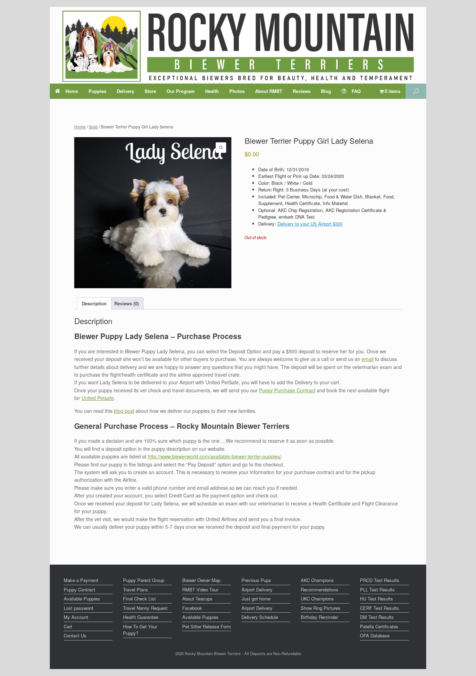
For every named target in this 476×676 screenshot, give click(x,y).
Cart (68, 626)
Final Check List (139, 598)
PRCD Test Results (379, 580)
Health (212, 91)
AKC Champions (317, 580)
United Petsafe (98, 397)
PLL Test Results (377, 589)
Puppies (97, 91)
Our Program (181, 91)
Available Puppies (82, 598)
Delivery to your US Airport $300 (310, 223)
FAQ (356, 91)
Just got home (255, 598)
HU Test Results (376, 598)
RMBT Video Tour (200, 589)
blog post (124, 410)
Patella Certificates (379, 626)
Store (150, 91)
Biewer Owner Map (201, 580)
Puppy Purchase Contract (287, 390)
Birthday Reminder (319, 617)
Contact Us (75, 635)
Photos (237, 91)
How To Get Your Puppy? (140, 630)
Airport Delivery (256, 589)
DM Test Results (377, 617)
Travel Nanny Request (145, 608)
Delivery (125, 91)
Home (72, 91)
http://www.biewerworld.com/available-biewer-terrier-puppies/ (214, 456)
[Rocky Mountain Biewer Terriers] (238, 46)
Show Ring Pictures (320, 608)
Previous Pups (256, 580)
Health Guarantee (140, 617)
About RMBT (268, 91)
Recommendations (319, 589)
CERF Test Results (379, 608)
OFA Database (375, 635)
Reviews (301, 91)
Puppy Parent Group (143, 580)
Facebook (192, 608)
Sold (93, 126)
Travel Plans (135, 589)
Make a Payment (81, 580)
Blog (326, 91)
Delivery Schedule (259, 617)
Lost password (78, 608)
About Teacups (197, 598)
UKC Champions (317, 598)
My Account (76, 617)
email (368, 358)
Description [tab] (94, 303)
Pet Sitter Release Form (206, 626)
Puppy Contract (79, 589)
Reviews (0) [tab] (126, 303)
